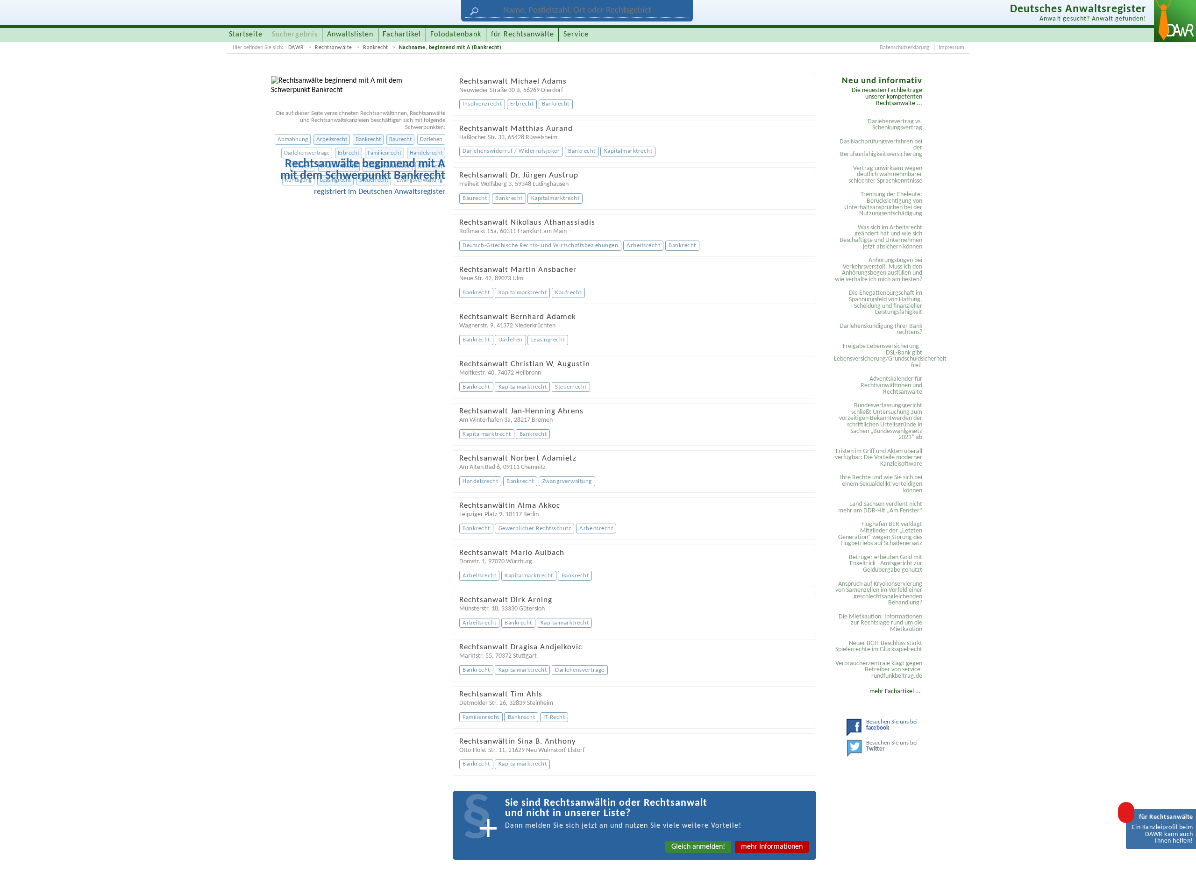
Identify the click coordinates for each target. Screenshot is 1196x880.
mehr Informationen (772, 847)
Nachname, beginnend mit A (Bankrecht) (450, 47)
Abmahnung (293, 139)
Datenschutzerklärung (904, 47)
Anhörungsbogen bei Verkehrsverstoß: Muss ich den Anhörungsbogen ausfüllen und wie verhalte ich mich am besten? (878, 270)
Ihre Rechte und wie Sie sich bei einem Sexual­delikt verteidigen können (881, 484)
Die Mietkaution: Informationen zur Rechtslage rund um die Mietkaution (880, 623)
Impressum (951, 47)
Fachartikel (402, 34)
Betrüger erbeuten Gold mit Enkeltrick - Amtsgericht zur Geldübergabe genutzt (885, 563)
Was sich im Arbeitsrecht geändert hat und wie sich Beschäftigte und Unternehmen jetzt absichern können (881, 237)
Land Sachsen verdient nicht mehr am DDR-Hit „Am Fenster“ (880, 507)
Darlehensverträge (306, 153)
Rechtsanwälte (333, 47)
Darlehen (431, 139)
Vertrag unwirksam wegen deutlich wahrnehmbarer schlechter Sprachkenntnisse (885, 174)
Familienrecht (384, 153)
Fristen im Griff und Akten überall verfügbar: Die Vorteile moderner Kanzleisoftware (878, 457)
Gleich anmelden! (698, 847)
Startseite (246, 34)
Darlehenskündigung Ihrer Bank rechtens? (881, 329)
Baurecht (400, 139)
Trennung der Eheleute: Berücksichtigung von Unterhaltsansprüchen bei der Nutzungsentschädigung (883, 204)
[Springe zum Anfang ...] (1179, 863)
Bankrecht (375, 47)
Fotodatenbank (455, 34)
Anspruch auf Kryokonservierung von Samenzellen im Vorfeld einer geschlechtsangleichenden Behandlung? (878, 593)
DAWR (296, 47)
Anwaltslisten (350, 34)
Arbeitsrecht (331, 139)
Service (576, 34)
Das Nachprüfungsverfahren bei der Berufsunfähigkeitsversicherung (881, 148)
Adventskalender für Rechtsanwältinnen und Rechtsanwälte (891, 385)
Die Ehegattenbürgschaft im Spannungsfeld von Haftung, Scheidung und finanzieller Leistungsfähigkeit (885, 302)
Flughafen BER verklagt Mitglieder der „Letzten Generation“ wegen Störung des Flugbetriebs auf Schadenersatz (880, 533)
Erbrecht (348, 153)
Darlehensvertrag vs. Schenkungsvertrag (895, 125)
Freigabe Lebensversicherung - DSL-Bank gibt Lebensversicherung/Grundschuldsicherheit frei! (879, 356)
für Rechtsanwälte (522, 34)
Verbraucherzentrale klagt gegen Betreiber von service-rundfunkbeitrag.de (878, 669)
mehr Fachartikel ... (895, 691)
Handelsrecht (426, 153)
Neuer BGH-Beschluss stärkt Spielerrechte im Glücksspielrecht (878, 646)
